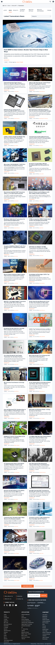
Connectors (6, 617)
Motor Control (24, 635)
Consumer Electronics (26, 620)
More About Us (9, 596)
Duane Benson (42, 91)
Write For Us (8, 599)
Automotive (23, 617)
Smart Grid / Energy (25, 637)
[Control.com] (41, 602)
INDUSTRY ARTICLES (31, 10)
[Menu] (1, 1)
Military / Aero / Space (26, 633)
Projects (44, 627)
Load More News (27, 586)
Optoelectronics (7, 630)
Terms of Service (40, 643)
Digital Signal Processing (26, 624)
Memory (5, 629)
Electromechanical (8, 624)
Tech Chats (44, 630)
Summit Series (45, 629)
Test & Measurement (8, 640)
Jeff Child (41, 145)
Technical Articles (46, 634)
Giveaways (44, 617)
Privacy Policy (33, 643)
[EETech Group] (31, 602)
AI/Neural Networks (25, 614)
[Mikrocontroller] (33, 608)
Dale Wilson (16, 391)
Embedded (6, 625)
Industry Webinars (46, 621)
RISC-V (5, 637)
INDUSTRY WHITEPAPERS (40, 10)
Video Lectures (45, 637)
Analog (5, 616)
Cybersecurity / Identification (27, 622)
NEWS (10, 10)
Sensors (5, 638)
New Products (45, 622)
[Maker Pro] (37, 606)
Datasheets (44, 616)
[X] (7, 605)
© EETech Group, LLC (8, 643)
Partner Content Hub (46, 632)
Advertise (19, 596)
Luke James (16, 91)
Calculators (44, 614)
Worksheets (44, 638)
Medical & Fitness (25, 632)
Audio (22, 616)
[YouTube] (16, 605)
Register (43, 595)
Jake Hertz (41, 227)
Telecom (23, 638)
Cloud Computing (25, 619)
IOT (22, 627)
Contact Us (20, 599)
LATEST (5, 10)
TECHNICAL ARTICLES (22, 10)
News (6, 62)
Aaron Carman (42, 418)
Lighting (23, 630)
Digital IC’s (6, 620)
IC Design (6, 627)
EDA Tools (6, 622)
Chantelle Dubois (42, 472)
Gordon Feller (41, 200)
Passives (6, 632)
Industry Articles (45, 619)
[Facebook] (4, 605)
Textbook (44, 635)
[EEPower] (31, 605)
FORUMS (49, 10)
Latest (5, 614)
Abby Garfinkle (42, 283)
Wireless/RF (6, 641)
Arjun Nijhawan (16, 472)
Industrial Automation (25, 625)
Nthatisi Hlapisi (17, 418)
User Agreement (48, 643)
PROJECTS (15, 10)
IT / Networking (24, 629)
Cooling (5, 619)
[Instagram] (13, 605)
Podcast (44, 626)
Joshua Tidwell (19, 62)
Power (5, 635)
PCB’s (5, 633)
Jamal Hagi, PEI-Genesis (43, 118)
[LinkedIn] (10, 605)
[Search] (50, 1)
